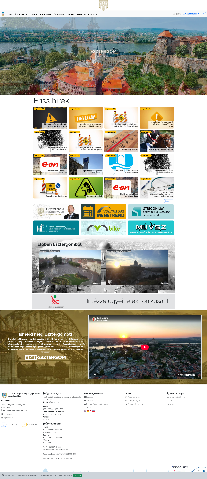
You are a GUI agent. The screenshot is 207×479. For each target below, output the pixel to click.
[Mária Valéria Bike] (103, 227)
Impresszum (8, 418)
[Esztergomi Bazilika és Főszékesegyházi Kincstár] (56, 227)
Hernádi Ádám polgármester (97, 404)
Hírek (10, 14)
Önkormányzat (21, 14)
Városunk (70, 14)
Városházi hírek (133, 397)
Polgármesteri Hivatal (177, 397)
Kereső (172, 404)
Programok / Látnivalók (136, 404)
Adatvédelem (8, 414)
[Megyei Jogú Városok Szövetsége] (151, 227)
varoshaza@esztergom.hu (57, 449)
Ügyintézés (59, 14)
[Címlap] (3, 14)
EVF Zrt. (172, 400)
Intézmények (45, 14)
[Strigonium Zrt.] (151, 211)
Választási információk (87, 14)
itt (64, 458)
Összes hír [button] (168, 201)
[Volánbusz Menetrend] (103, 211)
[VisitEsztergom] (45, 357)
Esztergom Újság (133, 400)
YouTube (89, 400)
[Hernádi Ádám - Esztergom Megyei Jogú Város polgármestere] (56, 211)
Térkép (89, 407)
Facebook (90, 397)
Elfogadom (77, 475)
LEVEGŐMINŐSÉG (190, 14)
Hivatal (34, 14)
